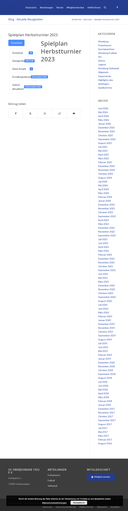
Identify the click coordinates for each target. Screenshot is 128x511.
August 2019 (105, 339)
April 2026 (103, 116)
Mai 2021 (103, 277)
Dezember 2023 (106, 204)
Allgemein (103, 72)
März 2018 (103, 397)
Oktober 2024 (105, 173)
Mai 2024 (103, 185)
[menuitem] (31, 7)
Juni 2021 (103, 274)
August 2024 (105, 177)
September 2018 (107, 374)
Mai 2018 (103, 389)
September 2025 (107, 139)
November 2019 (106, 327)
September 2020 (107, 297)
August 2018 (105, 377)
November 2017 (106, 412)
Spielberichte (105, 87)
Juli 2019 (102, 343)
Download (16, 42)
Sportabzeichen (106, 49)
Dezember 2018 (106, 362)
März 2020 (103, 312)
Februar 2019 (105, 354)
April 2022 (103, 246)
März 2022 (103, 250)
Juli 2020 (102, 304)
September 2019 (107, 335)
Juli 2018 (102, 381)
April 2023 (103, 220)
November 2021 (106, 262)
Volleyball (52, 485)
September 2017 (107, 420)
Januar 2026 (104, 123)
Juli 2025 (102, 146)
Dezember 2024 (106, 166)
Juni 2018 (103, 385)
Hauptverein (104, 76)
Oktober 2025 (105, 135)
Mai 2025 (103, 150)
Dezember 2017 (106, 408)
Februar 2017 (105, 439)
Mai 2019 (103, 351)
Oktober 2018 (105, 370)
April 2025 (103, 154)
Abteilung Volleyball (108, 68)
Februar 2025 (105, 162)
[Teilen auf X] (30, 113)
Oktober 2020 (105, 293)
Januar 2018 (104, 404)
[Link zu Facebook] (117, 7)
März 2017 (103, 435)
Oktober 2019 (105, 331)
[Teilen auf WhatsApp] (45, 113)
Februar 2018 (105, 401)
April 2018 (103, 393)
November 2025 (106, 131)
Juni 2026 (103, 108)
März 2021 (103, 281)
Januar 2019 (104, 358)
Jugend (102, 64)
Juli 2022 (102, 239)
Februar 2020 (105, 316)
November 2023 (106, 208)
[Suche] (105, 7)
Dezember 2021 (106, 258)
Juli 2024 (102, 181)
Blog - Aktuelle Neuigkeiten (25, 19)
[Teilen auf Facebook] (15, 113)
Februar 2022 (105, 254)
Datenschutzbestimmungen (54, 502)
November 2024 (106, 169)
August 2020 (105, 301)
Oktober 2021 (105, 266)
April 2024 (103, 189)
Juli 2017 (102, 428)
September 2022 (107, 235)
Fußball (51, 480)
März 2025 (103, 158)
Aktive (101, 60)
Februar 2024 (105, 196)
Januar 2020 (104, 320)
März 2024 (103, 193)
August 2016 (105, 443)
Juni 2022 (103, 243)
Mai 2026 (103, 112)
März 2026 (103, 119)
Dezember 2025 (106, 127)
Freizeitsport (54, 475)
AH (100, 56)
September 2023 (107, 216)
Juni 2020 (103, 308)
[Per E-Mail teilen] (74, 113)
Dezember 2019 (106, 324)
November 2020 (106, 289)
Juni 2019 (103, 347)
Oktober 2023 (105, 212)
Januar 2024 (104, 200)
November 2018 (106, 366)
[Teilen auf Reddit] (59, 113)
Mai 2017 (103, 431)
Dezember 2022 (106, 227)
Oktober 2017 (105, 416)
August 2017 (105, 424)
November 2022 (106, 231)
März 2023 (103, 223)
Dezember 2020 (106, 285)
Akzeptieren (79, 502)
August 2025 (105, 143)
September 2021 (107, 270)
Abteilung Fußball (107, 53)
